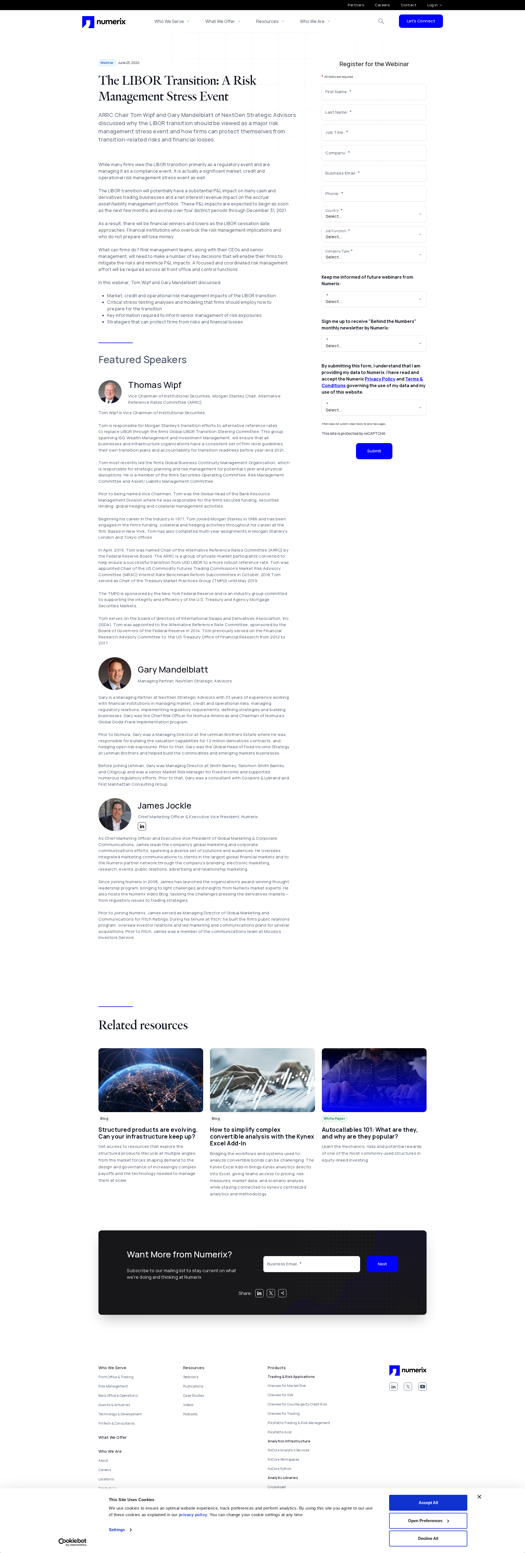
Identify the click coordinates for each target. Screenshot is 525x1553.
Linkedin (142, 826)
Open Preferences (425, 1520)
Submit (374, 451)
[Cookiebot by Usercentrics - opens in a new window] (73, 1542)
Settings (117, 1529)
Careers (382, 4)
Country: (332, 210)
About (103, 1460)
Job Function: (336, 231)
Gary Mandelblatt (173, 669)
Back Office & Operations (118, 1395)
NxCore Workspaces (283, 1459)
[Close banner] (479, 1497)
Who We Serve (169, 21)
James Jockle (164, 805)
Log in (432, 4)
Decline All (428, 1538)
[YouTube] (422, 1387)
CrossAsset (277, 1487)
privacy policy (193, 1514)
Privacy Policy (380, 379)
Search (381, 21)
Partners (356, 4)
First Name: (336, 92)
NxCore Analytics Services (289, 1450)
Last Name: (336, 112)
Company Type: (337, 251)
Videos (188, 1404)
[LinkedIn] (393, 1387)
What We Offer (220, 21)
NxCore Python (280, 1468)
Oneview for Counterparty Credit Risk (297, 1404)
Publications (193, 1386)
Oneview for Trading (284, 1413)
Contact (409, 4)
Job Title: (335, 132)
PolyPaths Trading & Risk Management (299, 1423)
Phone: (332, 193)
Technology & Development (120, 1414)
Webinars (191, 1377)
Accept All (428, 1502)
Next (382, 1264)
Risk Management (113, 1386)
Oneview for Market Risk (287, 1385)
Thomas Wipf (155, 384)
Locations (106, 1479)
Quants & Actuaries (114, 1404)
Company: (336, 153)
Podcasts (190, 1414)
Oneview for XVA (280, 1395)
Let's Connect (421, 21)
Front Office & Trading (115, 1377)
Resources (267, 21)
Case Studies (193, 1395)
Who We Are (312, 21)
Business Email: (341, 173)
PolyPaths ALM (280, 1432)
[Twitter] (408, 1387)
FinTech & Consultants (116, 1423)
